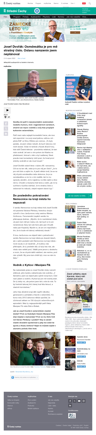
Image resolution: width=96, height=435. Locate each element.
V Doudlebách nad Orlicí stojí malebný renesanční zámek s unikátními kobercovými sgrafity (84, 119)
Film (5, 17)
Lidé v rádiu (52, 406)
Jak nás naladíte (73, 17)
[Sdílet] (8, 117)
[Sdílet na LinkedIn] (6, 133)
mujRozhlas (47, 3)
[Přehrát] (7, 110)
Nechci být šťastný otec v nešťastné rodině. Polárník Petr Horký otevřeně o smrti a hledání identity (84, 153)
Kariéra (50, 408)
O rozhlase (64, 3)
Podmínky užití (77, 425)
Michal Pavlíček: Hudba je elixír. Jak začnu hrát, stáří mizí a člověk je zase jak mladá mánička (84, 242)
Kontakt (50, 411)
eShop (10, 408)
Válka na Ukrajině (13, 400)
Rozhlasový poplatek (55, 414)
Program (38, 3)
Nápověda (51, 403)
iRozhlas (30, 3)
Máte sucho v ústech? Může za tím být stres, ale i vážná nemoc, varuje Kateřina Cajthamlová (84, 167)
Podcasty (31, 406)
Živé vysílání (70, 93)
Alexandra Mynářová (22, 372)
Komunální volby (13, 403)
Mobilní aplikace (33, 408)
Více (85, 17)
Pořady (26, 17)
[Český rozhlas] (12, 3)
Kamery (84, 12)
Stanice (56, 3)
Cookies (58, 425)
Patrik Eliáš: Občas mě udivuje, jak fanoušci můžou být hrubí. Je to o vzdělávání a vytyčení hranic (84, 228)
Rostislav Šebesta (39, 367)
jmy (32, 372)
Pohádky (69, 87)
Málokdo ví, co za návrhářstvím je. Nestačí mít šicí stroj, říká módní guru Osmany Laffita (84, 256)
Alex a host (21, 58)
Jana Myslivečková (26, 100)
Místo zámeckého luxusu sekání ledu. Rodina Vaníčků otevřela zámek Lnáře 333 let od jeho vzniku (84, 181)
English (86, 425)
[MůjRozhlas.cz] (7, 66)
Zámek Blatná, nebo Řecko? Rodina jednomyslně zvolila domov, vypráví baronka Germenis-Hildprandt (83, 136)
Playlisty (46, 17)
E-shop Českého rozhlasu (76, 269)
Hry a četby (70, 80)
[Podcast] (5, 117)
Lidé (54, 17)
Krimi (68, 83)
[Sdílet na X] (6, 128)
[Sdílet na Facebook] (6, 123)
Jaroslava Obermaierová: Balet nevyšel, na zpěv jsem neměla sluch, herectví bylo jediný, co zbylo (84, 212)
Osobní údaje (67, 425)
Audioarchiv (86, 11)
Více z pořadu (71, 204)
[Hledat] (89, 3)
